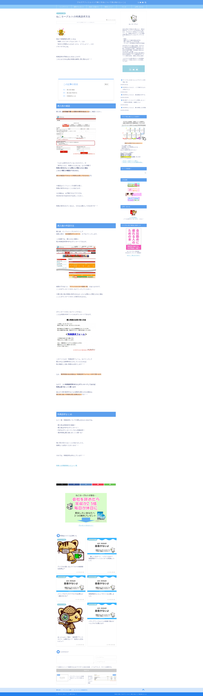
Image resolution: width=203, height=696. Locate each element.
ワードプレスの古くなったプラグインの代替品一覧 (134, 81)
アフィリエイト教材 (61, 13)
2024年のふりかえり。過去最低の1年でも (134, 94)
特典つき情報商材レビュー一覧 (66, 465)
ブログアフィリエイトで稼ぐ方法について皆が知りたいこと (101, 2)
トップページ (64, 7)
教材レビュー (109, 7)
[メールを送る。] (134, 213)
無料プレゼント (79, 7)
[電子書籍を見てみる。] (134, 239)
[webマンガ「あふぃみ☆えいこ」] (134, 194)
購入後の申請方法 (72, 92)
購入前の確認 (71, 89)
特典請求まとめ (71, 96)
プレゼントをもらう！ (86, 525)
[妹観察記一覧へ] (134, 190)
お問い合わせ (139, 7)
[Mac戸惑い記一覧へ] (134, 199)
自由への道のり (94, 7)
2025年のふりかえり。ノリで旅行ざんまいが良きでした (134, 88)
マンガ (124, 7)
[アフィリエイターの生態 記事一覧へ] (134, 185)
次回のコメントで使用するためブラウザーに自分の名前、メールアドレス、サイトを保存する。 (85, 667)
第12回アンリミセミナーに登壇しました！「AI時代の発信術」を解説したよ (134, 101)
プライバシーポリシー (62, 694)
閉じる (106, 84)
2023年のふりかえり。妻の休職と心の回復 (134, 107)
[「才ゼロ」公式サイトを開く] (134, 130)
